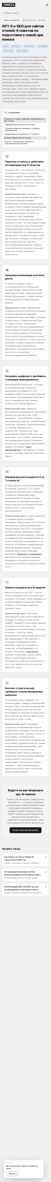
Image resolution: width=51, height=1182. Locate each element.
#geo (6, 46)
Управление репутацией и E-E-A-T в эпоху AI (22, 134)
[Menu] (47, 5)
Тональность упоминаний (29, 554)
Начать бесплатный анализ (25, 830)
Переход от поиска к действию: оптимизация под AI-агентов (24, 120)
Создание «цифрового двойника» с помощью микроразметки (22, 130)
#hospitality (42, 46)
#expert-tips (8, 51)
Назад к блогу (12, 13)
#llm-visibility (22, 51)
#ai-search (16, 46)
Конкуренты (32, 651)
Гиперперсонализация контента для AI (20, 125)
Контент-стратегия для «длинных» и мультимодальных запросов (19, 143)
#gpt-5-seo (29, 46)
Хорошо (12, 1173)
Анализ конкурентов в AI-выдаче (18, 138)
